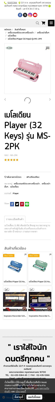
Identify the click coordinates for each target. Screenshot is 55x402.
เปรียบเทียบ (34, 177)
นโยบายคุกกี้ (21, 391)
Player (16, 193)
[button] (36, 23)
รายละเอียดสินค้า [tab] (15, 219)
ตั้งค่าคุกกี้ (19, 397)
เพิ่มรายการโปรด (13, 177)
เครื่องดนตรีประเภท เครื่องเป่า (27, 183)
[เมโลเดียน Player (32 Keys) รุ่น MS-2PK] (27, 68)
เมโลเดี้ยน (14, 186)
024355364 (12, 3)
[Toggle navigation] (51, 23)
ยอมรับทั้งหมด (34, 397)
